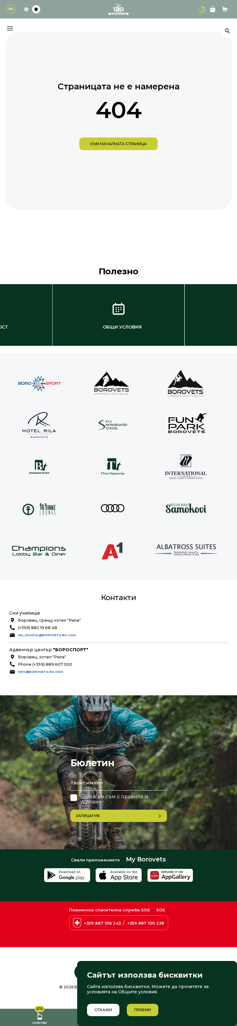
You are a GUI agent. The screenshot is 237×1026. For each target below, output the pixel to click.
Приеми (142, 1010)
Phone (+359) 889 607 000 (45, 664)
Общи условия (122, 327)
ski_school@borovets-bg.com (47, 635)
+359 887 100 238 (145, 923)
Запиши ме (88, 815)
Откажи (103, 1010)
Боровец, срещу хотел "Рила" (49, 620)
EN (11, 9)
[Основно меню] (10, 28)
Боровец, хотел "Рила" (42, 657)
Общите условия (137, 992)
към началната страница (118, 143)
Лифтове (39, 1016)
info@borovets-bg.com (40, 671)
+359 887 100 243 (102, 923)
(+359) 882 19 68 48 (37, 627)
